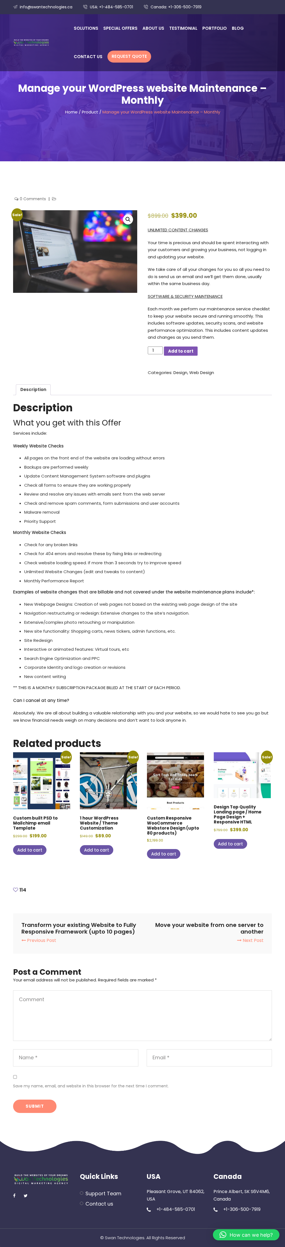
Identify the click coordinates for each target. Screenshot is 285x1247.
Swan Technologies (124, 1238)
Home (71, 112)
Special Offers (120, 28)
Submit (35, 1106)
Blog (238, 28)
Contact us (88, 57)
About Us (153, 28)
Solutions (86, 28)
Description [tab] (33, 389)
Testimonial (183, 28)
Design (180, 372)
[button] (128, 219)
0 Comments (33, 199)
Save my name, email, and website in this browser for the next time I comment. (91, 1086)
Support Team (103, 1193)
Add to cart (180, 351)
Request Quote (129, 56)
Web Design (201, 372)
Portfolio (214, 28)
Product (90, 112)
